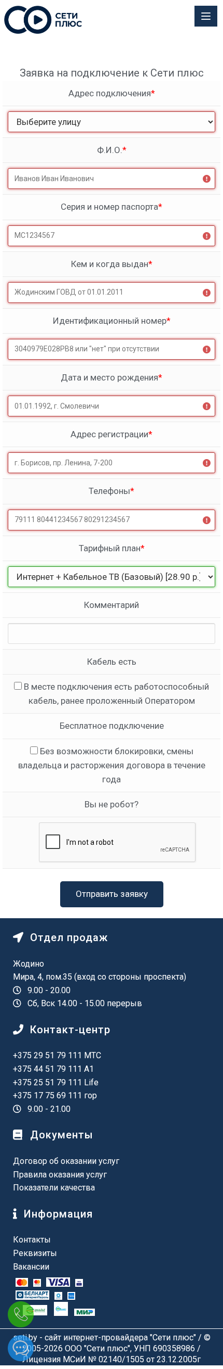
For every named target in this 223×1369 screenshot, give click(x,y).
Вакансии (31, 1267)
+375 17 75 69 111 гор (55, 1095)
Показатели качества (54, 1188)
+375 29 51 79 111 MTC (57, 1055)
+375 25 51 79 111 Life (56, 1082)
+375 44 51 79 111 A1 (53, 1069)
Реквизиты (35, 1253)
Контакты (32, 1240)
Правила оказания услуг (60, 1175)
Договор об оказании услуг (66, 1161)
